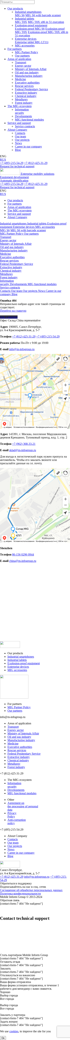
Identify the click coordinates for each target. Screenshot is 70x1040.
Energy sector (23, 65)
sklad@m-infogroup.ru (22, 450)
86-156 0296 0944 (23, 554)
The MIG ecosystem (19, 106)
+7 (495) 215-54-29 (11, 163)
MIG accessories (25, 45)
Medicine (20, 79)
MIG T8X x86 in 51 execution (46, 22)
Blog (18, 149)
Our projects (22, 139)
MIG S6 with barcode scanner (43, 15)
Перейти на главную (13, 310)
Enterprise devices (25, 38)
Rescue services (24, 86)
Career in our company (28, 146)
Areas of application (19, 59)
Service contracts (25, 126)
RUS (3, 159)
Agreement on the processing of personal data (22, 806)
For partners (14, 48)
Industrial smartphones (28, 11)
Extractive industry (26, 92)
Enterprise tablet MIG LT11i (31, 42)
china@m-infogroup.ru (22, 560)
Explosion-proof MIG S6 (30, 28)
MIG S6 (20, 15)
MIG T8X (21, 22)
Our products (15, 8)
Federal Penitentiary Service (31, 89)
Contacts (20, 133)
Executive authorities (27, 82)
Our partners (22, 55)
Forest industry (23, 102)
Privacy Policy (11, 815)
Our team (20, 136)
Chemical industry (25, 96)
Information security (22, 111)
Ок (2, 1038)
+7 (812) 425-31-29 (35, 163)
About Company (17, 129)
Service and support (19, 123)
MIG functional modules (29, 119)
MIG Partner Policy (26, 52)
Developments (23, 116)
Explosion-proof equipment (31, 25)
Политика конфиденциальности (20, 893)
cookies (13, 1031)
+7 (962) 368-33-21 (23, 443)
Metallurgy (21, 99)
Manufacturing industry (29, 75)
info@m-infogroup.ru (22, 349)
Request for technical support (17, 166)
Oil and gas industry (27, 72)
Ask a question (9, 317)
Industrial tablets (24, 18)
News (18, 143)
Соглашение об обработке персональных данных (31, 890)
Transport (20, 62)
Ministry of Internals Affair (30, 69)
